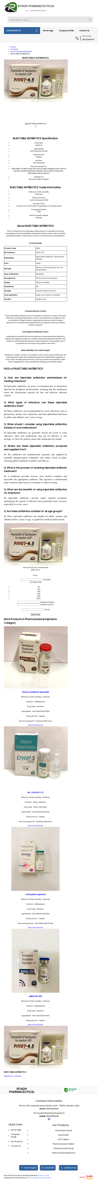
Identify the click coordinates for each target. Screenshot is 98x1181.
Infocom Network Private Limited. (39, 1178)
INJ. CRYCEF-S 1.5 (35, 792)
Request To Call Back (12, 1076)
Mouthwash (63, 1135)
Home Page (48, 30)
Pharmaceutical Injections (21, 51)
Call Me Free (70, 1167)
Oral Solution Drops (63, 1130)
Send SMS (49, 1167)
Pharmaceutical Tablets (63, 1144)
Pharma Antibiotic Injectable (35, 692)
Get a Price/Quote (35, 725)
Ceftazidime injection (35, 894)
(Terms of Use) (43, 1175)
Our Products (14, 31)
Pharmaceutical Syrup (64, 1148)
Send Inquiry (30, 1167)
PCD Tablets (63, 1139)
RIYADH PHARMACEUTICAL (36, 8)
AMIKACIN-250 (35, 996)
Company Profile (66, 30)
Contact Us (84, 30)
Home (13, 47)
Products (14, 49)
